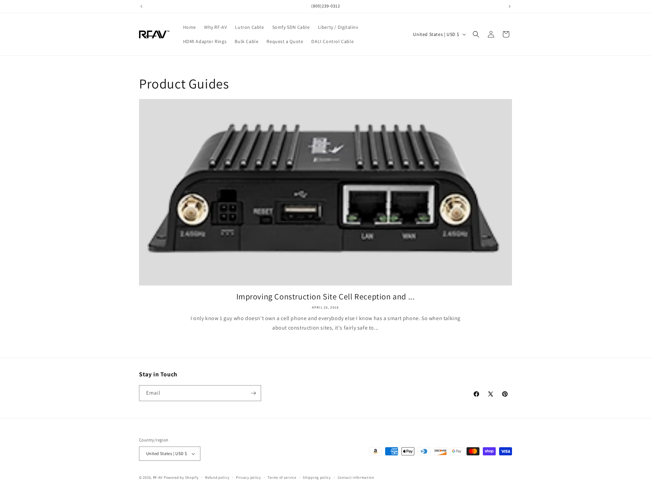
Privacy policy (248, 477)
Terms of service (282, 477)
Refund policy (217, 477)
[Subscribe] (253, 393)
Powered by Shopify (181, 477)
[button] (476, 34)
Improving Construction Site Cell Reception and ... (325, 296)
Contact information (356, 477)
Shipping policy (317, 477)
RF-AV (158, 477)
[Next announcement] (509, 6)
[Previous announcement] (141, 6)
